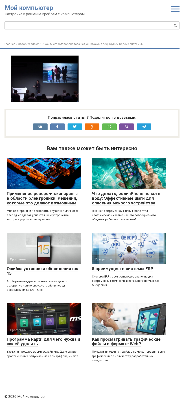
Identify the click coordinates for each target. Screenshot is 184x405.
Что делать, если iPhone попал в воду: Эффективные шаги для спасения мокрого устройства (126, 198)
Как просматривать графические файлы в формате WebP (126, 342)
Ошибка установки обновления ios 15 (42, 271)
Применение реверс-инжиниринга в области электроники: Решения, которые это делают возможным (42, 198)
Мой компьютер (29, 7)
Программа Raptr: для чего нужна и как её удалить (43, 342)
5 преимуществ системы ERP (122, 268)
